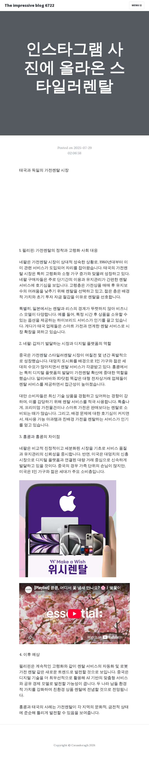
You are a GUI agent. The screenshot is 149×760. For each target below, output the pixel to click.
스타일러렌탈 (60, 355)
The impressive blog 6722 (29, 5)
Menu (136, 5)
